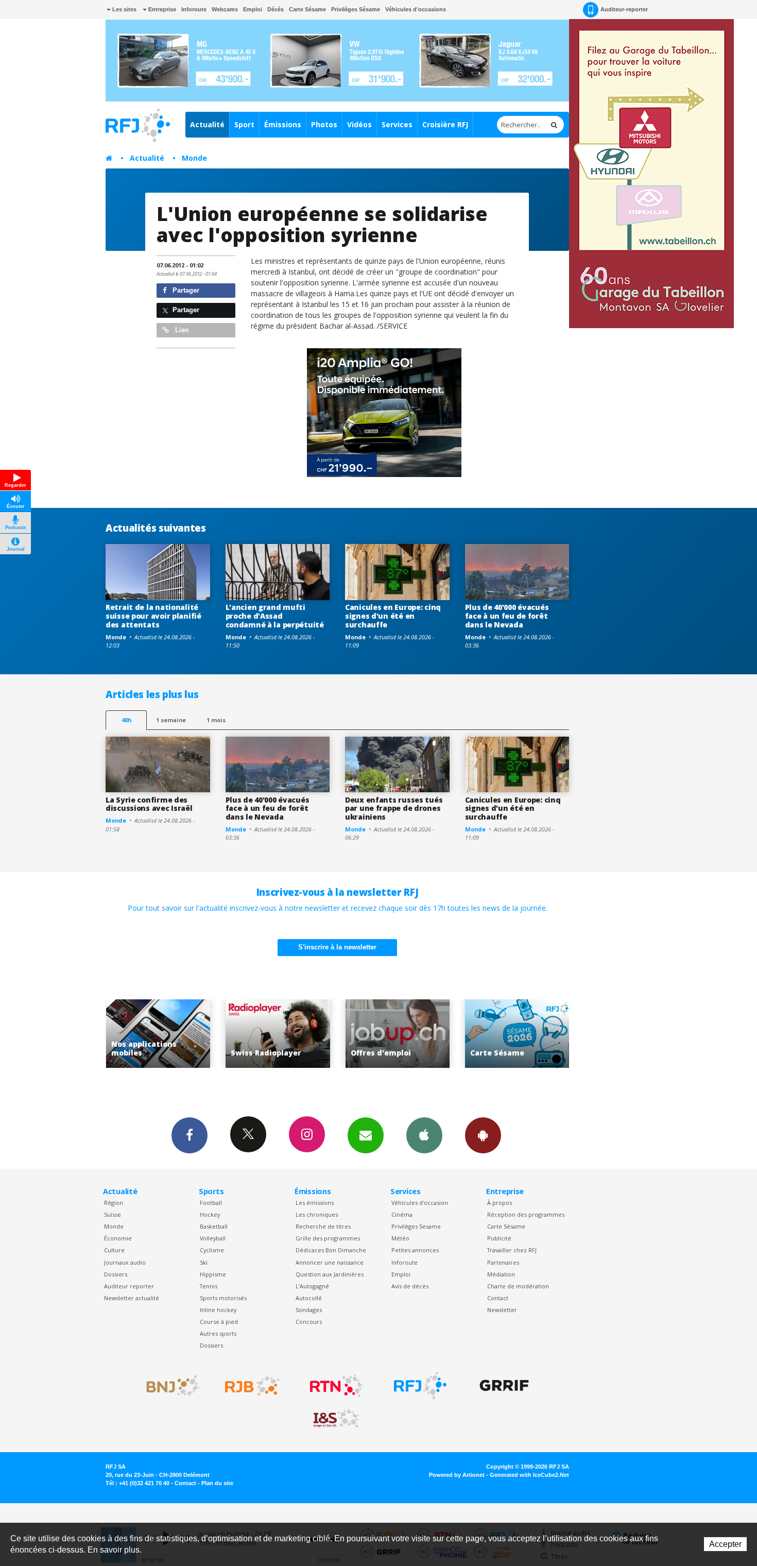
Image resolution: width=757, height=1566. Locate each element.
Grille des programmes (328, 1238)
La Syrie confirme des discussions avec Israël (149, 804)
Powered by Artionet (457, 1475)
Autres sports (218, 1333)
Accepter (725, 1544)
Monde (194, 158)
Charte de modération (518, 1286)
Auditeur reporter (129, 1286)
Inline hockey (218, 1309)
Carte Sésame (307, 9)
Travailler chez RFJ (512, 1250)
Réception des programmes (525, 1214)
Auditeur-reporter (624, 9)
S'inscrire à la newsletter (337, 947)
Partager (184, 290)
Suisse (112, 1214)
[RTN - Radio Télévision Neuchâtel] (336, 1385)
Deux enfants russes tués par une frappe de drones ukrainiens (393, 808)
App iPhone (424, 1135)
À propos (499, 1202)
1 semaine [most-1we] (171, 720)
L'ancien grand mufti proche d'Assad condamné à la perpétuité (275, 615)
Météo (400, 1238)
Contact (497, 1298)
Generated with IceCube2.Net (529, 1475)
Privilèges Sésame (355, 9)
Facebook (189, 1135)
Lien (181, 330)
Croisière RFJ (445, 124)
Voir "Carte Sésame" (422, 1033)
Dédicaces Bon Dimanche (331, 1250)
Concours (309, 1321)
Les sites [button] (123, 9)
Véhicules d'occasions (415, 9)
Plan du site (217, 1483)
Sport (244, 124)
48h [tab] (126, 720)
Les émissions (315, 1202)
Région (113, 1202)
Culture (114, 1250)
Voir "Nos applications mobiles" (542, 1033)
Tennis (208, 1286)
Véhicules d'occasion (419, 1202)
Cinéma (401, 1214)
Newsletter (502, 1309)
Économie (118, 1238)
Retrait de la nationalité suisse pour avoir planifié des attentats (153, 615)
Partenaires (503, 1262)
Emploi (252, 9)
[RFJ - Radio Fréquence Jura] (420, 1385)
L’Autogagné (312, 1286)
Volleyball (213, 1238)
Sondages (309, 1309)
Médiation (501, 1274)
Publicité (499, 1238)
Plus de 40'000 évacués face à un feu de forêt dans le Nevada (507, 615)
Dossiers (115, 1274)
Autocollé (309, 1298)
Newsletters (366, 1135)
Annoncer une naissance (330, 1262)
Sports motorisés (223, 1298)
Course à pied (219, 1321)
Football (211, 1202)
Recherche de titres (323, 1226)
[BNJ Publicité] (168, 1385)
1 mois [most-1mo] (216, 720)
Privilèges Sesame (416, 1226)
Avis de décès (409, 1286)
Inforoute (194, 9)
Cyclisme (212, 1250)
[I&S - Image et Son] (336, 1418)
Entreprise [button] (161, 9)
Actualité (207, 124)
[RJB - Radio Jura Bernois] (252, 1385)
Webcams (225, 9)
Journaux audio (125, 1262)
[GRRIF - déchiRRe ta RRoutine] (504, 1385)
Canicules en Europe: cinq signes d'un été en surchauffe (393, 615)
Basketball (214, 1226)
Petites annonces (415, 1250)
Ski (204, 1262)
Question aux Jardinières (330, 1274)
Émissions (282, 124)
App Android (483, 1135)
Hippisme (213, 1274)
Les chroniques (317, 1214)
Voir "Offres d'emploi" (302, 1033)
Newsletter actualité (131, 1298)
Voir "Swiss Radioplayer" (183, 1033)
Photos (324, 124)
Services (397, 124)
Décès (275, 9)
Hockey (210, 1214)
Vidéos (359, 124)
